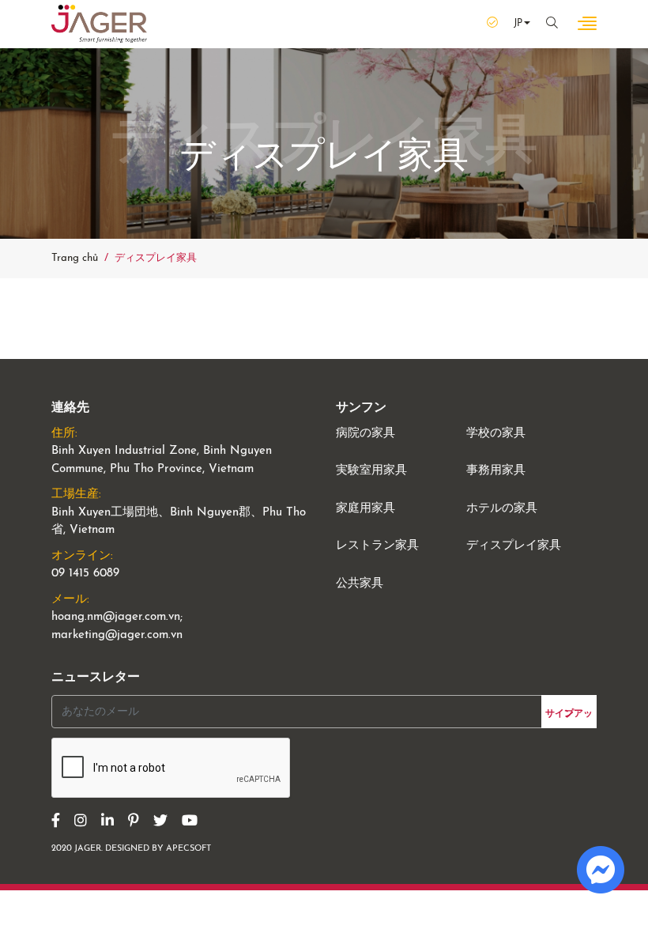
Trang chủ (74, 258)
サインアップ (569, 714)
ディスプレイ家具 (513, 546)
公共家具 (359, 584)
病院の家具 (365, 434)
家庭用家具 (365, 509)
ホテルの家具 (501, 509)
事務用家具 (496, 471)
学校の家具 (496, 434)
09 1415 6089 (85, 574)
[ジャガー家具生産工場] (99, 24)
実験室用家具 (371, 471)
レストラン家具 (377, 546)
